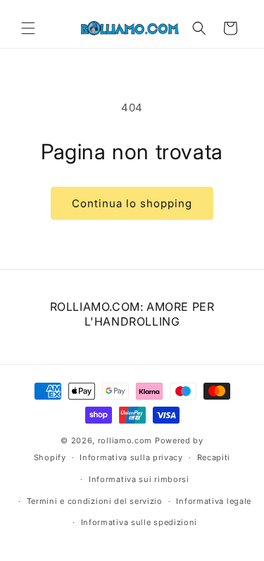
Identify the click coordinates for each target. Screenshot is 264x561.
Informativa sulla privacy (131, 457)
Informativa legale (213, 501)
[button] (28, 28)
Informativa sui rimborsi (139, 479)
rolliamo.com (125, 440)
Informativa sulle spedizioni (139, 522)
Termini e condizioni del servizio (95, 501)
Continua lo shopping (132, 203)
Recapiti (214, 457)
